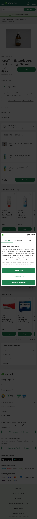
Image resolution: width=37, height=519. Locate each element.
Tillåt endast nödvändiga (18, 282)
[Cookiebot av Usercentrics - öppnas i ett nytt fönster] (27, 235)
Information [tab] (18, 240)
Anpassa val (17, 276)
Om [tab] (30, 240)
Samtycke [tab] (7, 240)
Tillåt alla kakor (18, 270)
